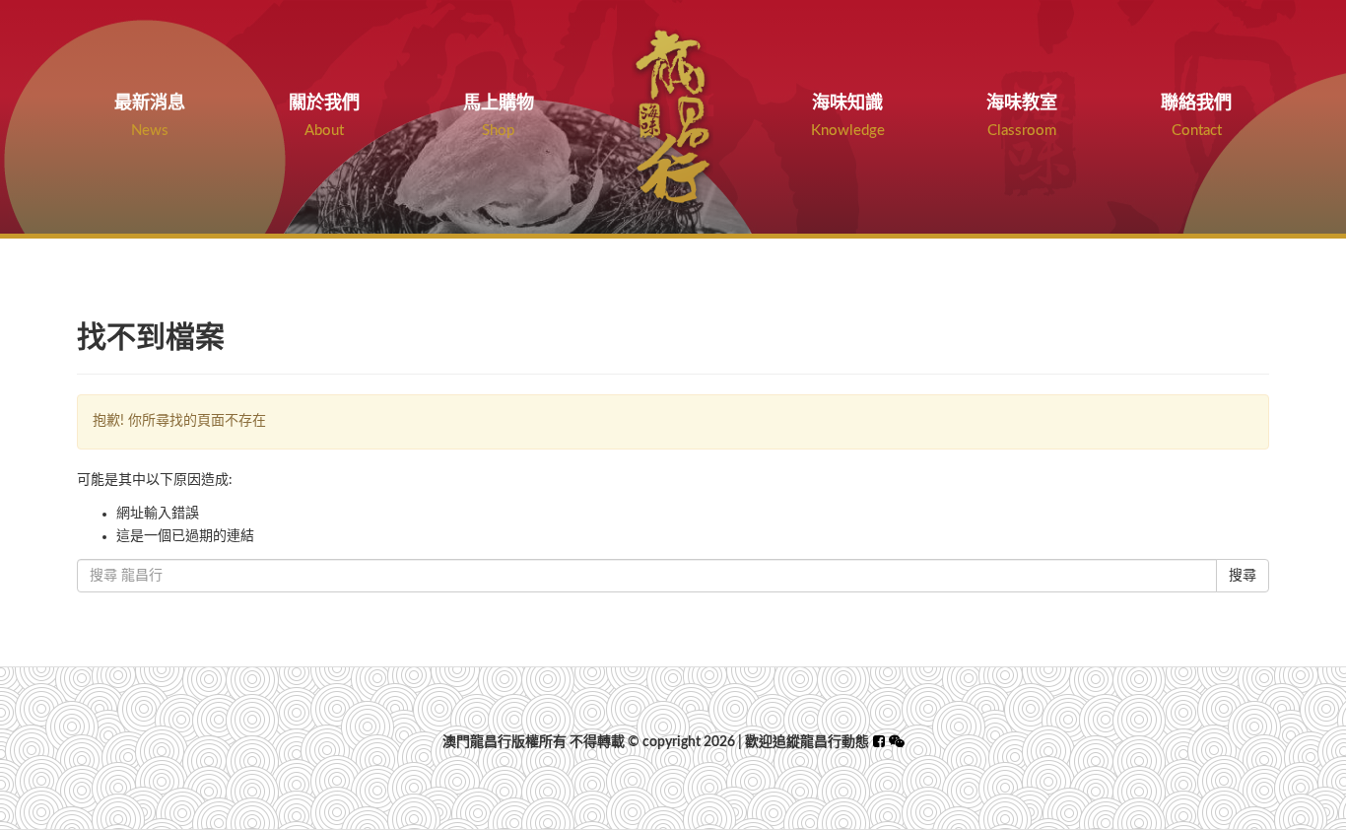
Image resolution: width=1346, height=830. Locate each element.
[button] (897, 742)
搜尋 (1242, 576)
